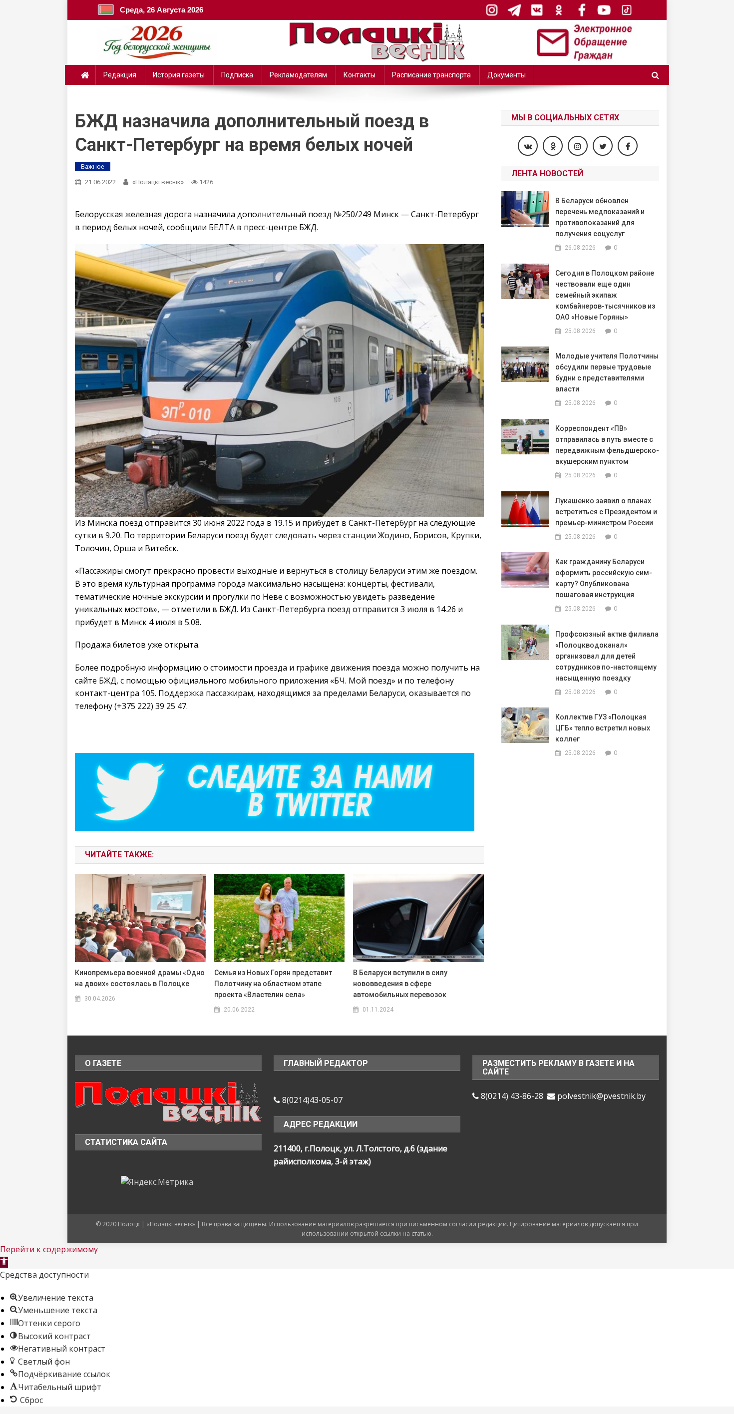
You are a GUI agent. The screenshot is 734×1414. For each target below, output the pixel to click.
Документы (506, 75)
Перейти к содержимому (49, 1249)
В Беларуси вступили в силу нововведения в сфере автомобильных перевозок (400, 984)
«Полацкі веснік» (158, 182)
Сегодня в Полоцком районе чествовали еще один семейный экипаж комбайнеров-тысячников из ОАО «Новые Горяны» (605, 295)
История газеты (179, 75)
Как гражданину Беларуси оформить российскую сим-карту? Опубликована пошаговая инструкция (603, 578)
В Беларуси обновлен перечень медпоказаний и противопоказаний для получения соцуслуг (600, 217)
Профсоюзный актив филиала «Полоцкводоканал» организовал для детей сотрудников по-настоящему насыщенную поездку (607, 656)
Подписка (237, 75)
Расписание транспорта (431, 75)
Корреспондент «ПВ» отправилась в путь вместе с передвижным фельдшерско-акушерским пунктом (607, 444)
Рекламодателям (298, 75)
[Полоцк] (168, 1101)
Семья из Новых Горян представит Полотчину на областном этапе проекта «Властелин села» (273, 984)
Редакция (119, 75)
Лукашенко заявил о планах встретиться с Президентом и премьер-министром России (606, 512)
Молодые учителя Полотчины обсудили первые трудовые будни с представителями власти (607, 372)
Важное (92, 166)
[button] (4, 1262)
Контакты (359, 75)
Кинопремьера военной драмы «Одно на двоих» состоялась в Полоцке (140, 978)
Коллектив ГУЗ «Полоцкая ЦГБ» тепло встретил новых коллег (602, 728)
